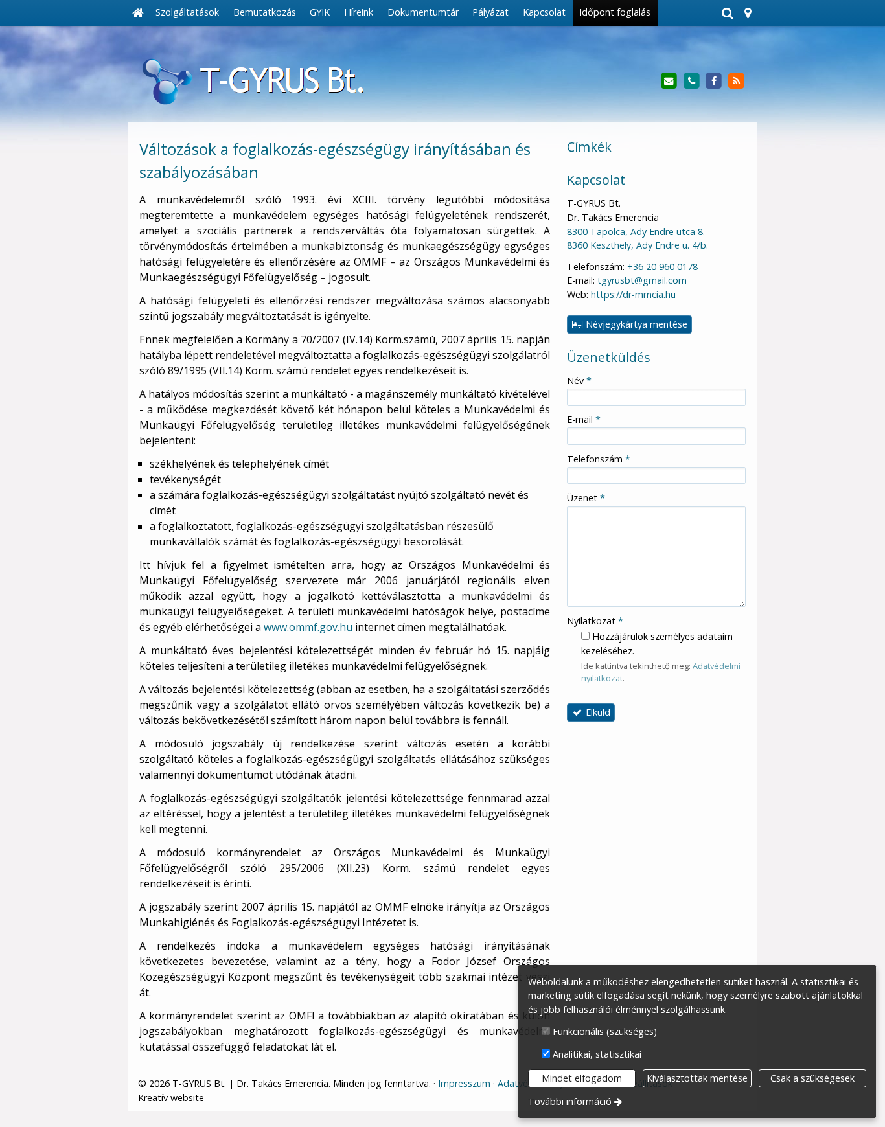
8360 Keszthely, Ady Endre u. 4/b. (637, 245)
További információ (570, 1101)
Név (579, 380)
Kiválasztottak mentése (697, 1078)
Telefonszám (598, 459)
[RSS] (736, 81)
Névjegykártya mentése (635, 324)
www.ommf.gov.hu (308, 627)
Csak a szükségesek (812, 1078)
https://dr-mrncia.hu (633, 294)
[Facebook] (713, 81)
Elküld (596, 712)
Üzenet (586, 498)
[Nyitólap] (138, 13)
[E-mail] (669, 81)
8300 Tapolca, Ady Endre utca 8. (636, 231)
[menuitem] (138, 13)
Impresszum (464, 1083)
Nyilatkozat (595, 621)
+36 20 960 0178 (662, 266)
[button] (747, 13)
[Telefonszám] (691, 81)
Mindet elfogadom (582, 1078)
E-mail (584, 419)
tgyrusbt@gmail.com (642, 280)
